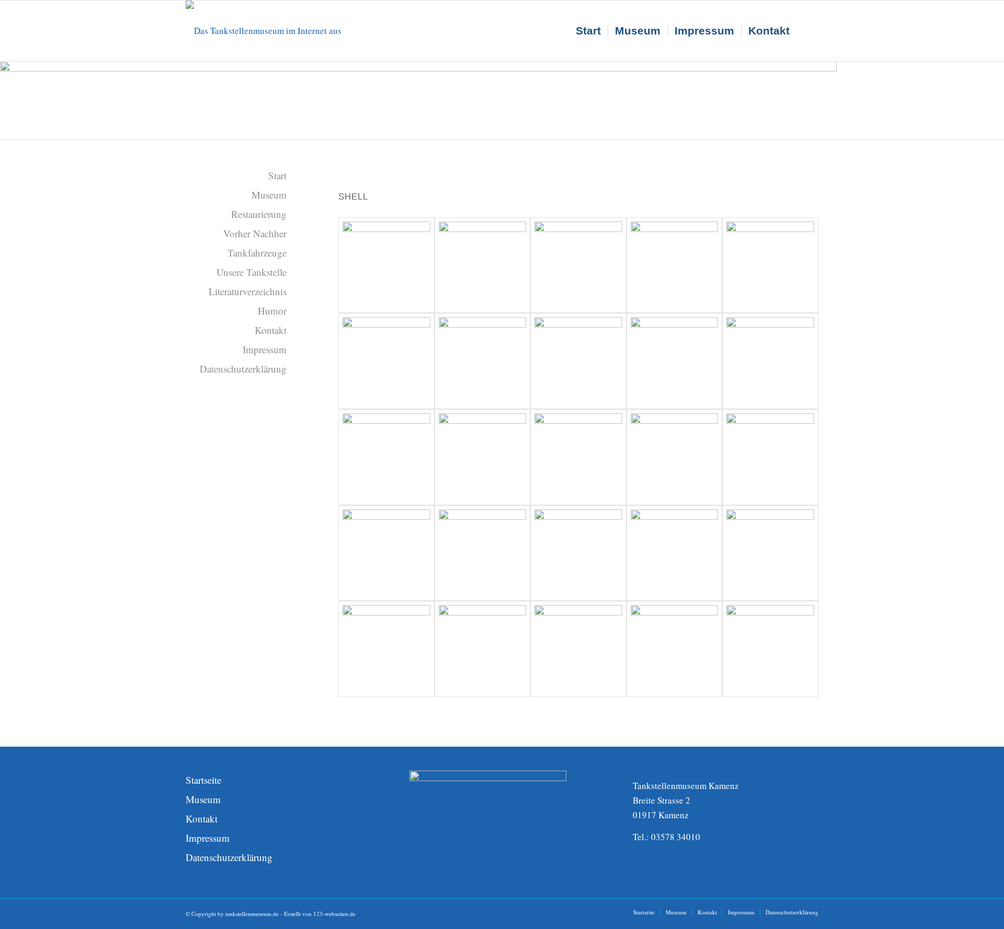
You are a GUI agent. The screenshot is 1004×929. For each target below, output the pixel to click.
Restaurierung (259, 213)
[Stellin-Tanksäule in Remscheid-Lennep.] (483, 265)
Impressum (265, 349)
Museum (269, 194)
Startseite (203, 779)
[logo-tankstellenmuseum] (277, 31)
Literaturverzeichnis (248, 291)
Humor (272, 310)
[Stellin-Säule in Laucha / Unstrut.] (674, 265)
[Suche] (807, 31)
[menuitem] (588, 31)
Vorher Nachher (255, 233)
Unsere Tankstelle (251, 271)
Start (277, 175)
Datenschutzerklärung (243, 368)
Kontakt (271, 329)
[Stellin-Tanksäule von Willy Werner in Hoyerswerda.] (770, 265)
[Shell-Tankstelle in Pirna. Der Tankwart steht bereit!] (674, 361)
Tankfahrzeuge (257, 252)
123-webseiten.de (334, 914)
